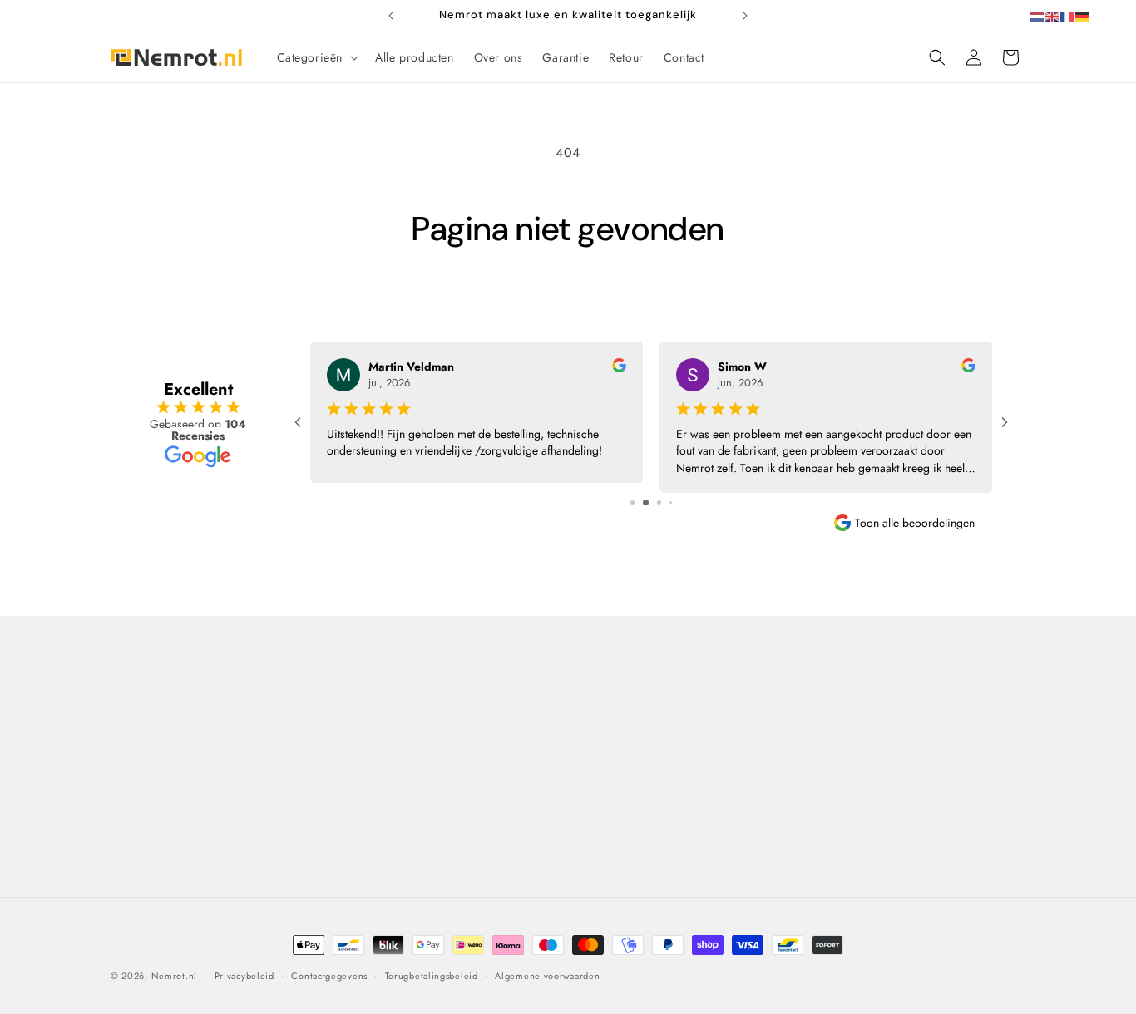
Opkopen (597, 814)
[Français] (1067, 15)
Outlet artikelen (613, 872)
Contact (141, 688)
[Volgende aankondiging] (745, 16)
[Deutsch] (1082, 15)
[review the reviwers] (619, 368)
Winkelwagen (840, 726)
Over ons (366, 726)
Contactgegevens (329, 975)
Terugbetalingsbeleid (431, 975)
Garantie (596, 785)
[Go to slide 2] (646, 502)
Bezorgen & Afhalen (626, 726)
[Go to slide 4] (670, 502)
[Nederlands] (1037, 15)
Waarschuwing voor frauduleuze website (451, 864)
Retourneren (605, 756)
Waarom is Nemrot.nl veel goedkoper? (412, 766)
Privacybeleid (378, 835)
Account (825, 785)
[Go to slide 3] (659, 502)
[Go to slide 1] (632, 502)
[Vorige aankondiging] (391, 16)
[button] (316, 57)
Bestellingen (836, 756)
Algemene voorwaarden (405, 806)
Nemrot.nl (174, 975)
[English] (1052, 15)
